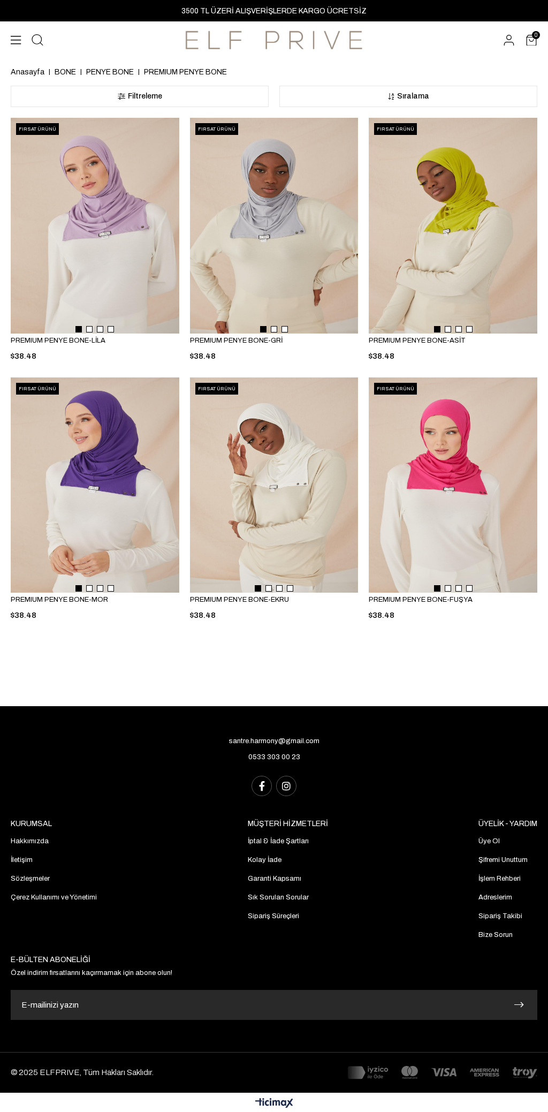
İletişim (22, 860)
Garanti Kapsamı (274, 878)
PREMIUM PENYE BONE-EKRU (239, 599)
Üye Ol (489, 841)
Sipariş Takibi (500, 916)
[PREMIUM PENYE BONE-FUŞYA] (453, 485)
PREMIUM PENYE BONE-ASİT (417, 340)
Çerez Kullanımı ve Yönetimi (54, 897)
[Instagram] (286, 786)
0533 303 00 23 (274, 757)
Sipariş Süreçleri (273, 916)
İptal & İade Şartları (278, 841)
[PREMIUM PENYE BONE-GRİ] (274, 226)
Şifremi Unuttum (503, 860)
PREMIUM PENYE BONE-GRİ (236, 340)
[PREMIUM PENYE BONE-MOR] (95, 485)
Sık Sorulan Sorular (278, 897)
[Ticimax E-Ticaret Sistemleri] (274, 1103)
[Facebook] (262, 786)
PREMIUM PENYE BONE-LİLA (58, 340)
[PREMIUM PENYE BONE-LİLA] (95, 226)
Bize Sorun (495, 935)
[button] (78, 329)
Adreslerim (495, 897)
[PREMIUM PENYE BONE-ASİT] (453, 226)
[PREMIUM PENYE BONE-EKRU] (274, 485)
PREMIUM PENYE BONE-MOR (59, 599)
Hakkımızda (30, 841)
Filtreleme (145, 96)
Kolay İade (264, 860)
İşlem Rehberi (499, 878)
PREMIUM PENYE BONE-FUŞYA (421, 599)
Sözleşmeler (30, 878)
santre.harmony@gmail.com (274, 741)
